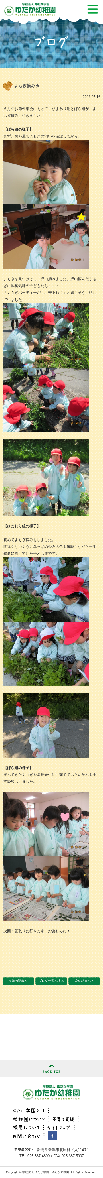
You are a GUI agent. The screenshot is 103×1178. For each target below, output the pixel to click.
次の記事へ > (84, 980)
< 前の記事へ (18, 980)
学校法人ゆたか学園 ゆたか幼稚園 (51, 1092)
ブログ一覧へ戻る (51, 980)
